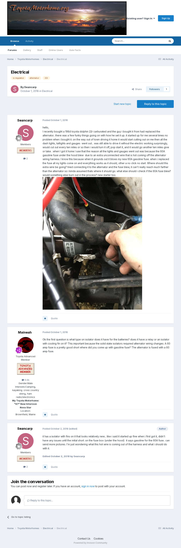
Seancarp (30, 87)
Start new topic (122, 103)
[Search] (170, 41)
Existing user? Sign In (140, 18)
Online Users (56, 50)
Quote (54, 318)
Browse (14, 41)
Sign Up (166, 18)
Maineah (25, 332)
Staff (39, 50)
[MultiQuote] (45, 318)
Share (138, 89)
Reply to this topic (155, 103)
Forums (12, 50)
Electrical (47, 90)
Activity (29, 41)
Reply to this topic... (41, 500)
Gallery (27, 50)
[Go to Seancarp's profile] (15, 89)
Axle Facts (75, 50)
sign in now (88, 486)
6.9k (26, 379)
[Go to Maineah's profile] (26, 345)
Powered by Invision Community (90, 542)
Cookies (98, 538)
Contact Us (84, 538)
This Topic (155, 41)
